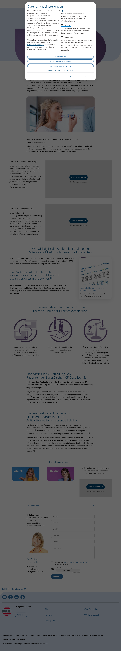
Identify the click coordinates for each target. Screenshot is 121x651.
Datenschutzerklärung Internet (86, 77)
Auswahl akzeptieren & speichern (60, 61)
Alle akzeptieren (60, 57)
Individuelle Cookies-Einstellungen (60, 70)
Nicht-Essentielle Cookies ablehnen (60, 66)
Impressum (73, 77)
